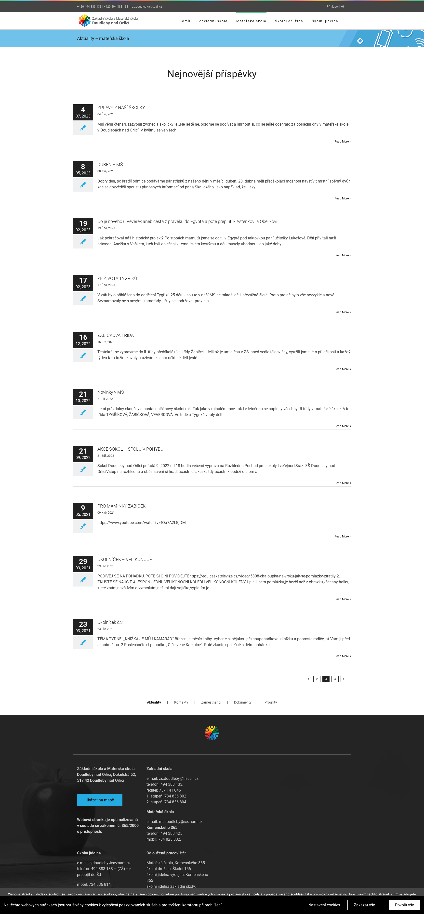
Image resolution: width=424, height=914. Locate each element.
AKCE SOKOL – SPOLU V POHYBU (130, 449)
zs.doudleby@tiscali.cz (147, 6)
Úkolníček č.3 (110, 622)
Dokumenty (243, 702)
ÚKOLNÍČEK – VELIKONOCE (124, 559)
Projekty (271, 702)
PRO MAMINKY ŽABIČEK (121, 506)
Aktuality (154, 702)
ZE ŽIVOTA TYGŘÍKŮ (117, 278)
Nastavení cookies (324, 905)
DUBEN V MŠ (110, 164)
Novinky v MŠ (110, 392)
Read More (342, 141)
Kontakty (181, 702)
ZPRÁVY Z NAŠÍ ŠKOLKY (121, 107)
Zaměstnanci (211, 702)
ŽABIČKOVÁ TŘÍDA (115, 335)
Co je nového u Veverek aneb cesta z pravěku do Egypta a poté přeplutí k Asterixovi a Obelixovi (187, 221)
